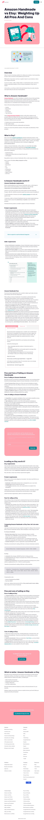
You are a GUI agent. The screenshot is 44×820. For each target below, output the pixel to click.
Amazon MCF (26, 731)
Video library (37, 766)
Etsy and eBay (26, 790)
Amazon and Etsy (7, 794)
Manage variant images (9, 748)
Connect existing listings (9, 735)
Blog (35, 764)
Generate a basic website (9, 746)
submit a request (26, 194)
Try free (36, 2)
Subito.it (25, 754)
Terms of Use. (29, 437)
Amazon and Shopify (8, 799)
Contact (24, 779)
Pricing (24, 766)
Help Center (36, 770)
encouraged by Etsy (29, 621)
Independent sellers (8, 764)
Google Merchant (26, 739)
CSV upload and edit (8, 741)
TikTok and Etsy (26, 801)
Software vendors (8, 770)
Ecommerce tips (7, 20)
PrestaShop (25, 752)
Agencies (6, 768)
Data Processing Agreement (28, 777)
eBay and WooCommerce (9, 809)
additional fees (11, 310)
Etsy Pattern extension (31, 147)
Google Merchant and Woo (28, 811)
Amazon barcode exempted (13, 115)
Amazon (25, 729)
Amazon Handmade (8, 98)
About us (25, 764)
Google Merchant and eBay (28, 813)
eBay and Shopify (8, 805)
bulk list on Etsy (26, 507)
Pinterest (25, 756)
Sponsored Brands (11, 328)
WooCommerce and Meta (9, 813)
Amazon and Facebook (9, 803)
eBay (24, 733)
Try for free (22, 659)
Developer (36, 772)
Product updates (26, 770)
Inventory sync (7, 731)
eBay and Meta (7, 807)
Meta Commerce (26, 750)
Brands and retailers (8, 766)
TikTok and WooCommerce (28, 805)
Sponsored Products (11, 326)
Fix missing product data (9, 744)
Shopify (24, 741)
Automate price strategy (9, 737)
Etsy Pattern (29, 638)
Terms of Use (26, 772)
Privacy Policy (24, 437)
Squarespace (26, 748)
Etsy (24, 735)
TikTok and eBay (26, 799)
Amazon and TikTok (8, 797)
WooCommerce (26, 744)
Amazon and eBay (8, 792)
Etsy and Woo (26, 794)
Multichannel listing (8, 729)
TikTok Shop (25, 737)
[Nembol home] (12, 2)
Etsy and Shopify (26, 792)
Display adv (22, 326)
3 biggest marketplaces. (17, 137)
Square (24, 746)
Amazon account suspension (31, 214)
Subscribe (32, 448)
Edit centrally (7, 733)
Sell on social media (8, 739)
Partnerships (25, 768)
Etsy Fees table (26, 516)
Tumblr (24, 758)
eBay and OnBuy (7, 811)
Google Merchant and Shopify (29, 809)
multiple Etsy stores (12, 621)
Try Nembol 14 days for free (22, 713)
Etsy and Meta (26, 797)
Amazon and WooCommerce (10, 801)
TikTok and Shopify (27, 803)
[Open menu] (41, 2)
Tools (35, 768)
